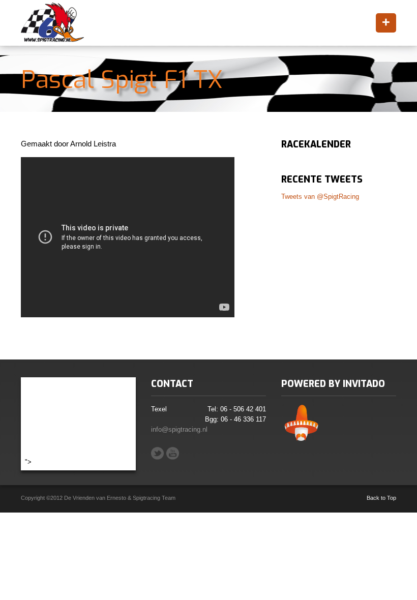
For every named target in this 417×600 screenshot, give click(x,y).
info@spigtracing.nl (179, 429)
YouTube (172, 453)
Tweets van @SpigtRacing (320, 196)
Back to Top (381, 498)
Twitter (157, 453)
